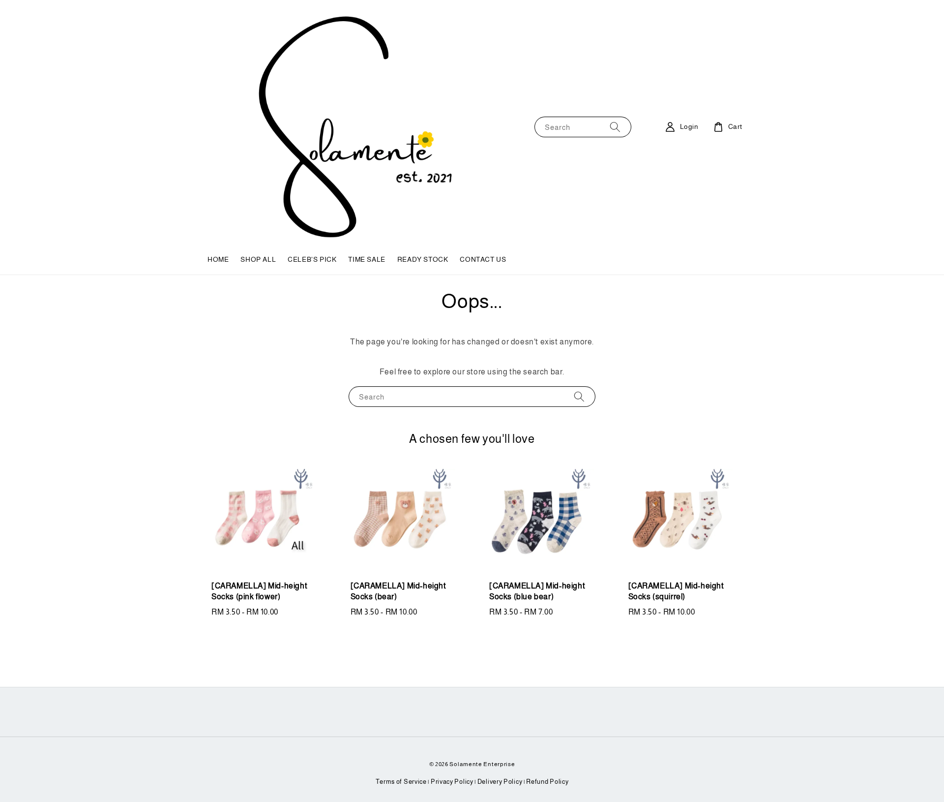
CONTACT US (483, 259)
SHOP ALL (258, 259)
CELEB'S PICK (312, 259)
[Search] (615, 126)
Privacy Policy (452, 781)
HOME (218, 259)
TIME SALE (366, 259)
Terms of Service (401, 781)
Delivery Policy (500, 781)
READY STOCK (422, 259)
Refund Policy (547, 781)
